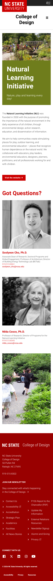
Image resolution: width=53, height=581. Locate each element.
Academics (11, 523)
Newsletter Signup (40, 528)
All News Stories (14, 534)
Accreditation (12, 512)
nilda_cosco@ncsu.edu (12, 343)
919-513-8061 (8, 264)
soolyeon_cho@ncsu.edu (13, 266)
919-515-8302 (9, 473)
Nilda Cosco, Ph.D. (13, 331)
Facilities (10, 528)
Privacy (20, 575)
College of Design (26, 19)
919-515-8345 (8, 340)
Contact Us (11, 501)
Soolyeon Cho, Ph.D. (14, 252)
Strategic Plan (13, 517)
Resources (32, 575)
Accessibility (8, 575)
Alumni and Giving (40, 534)
